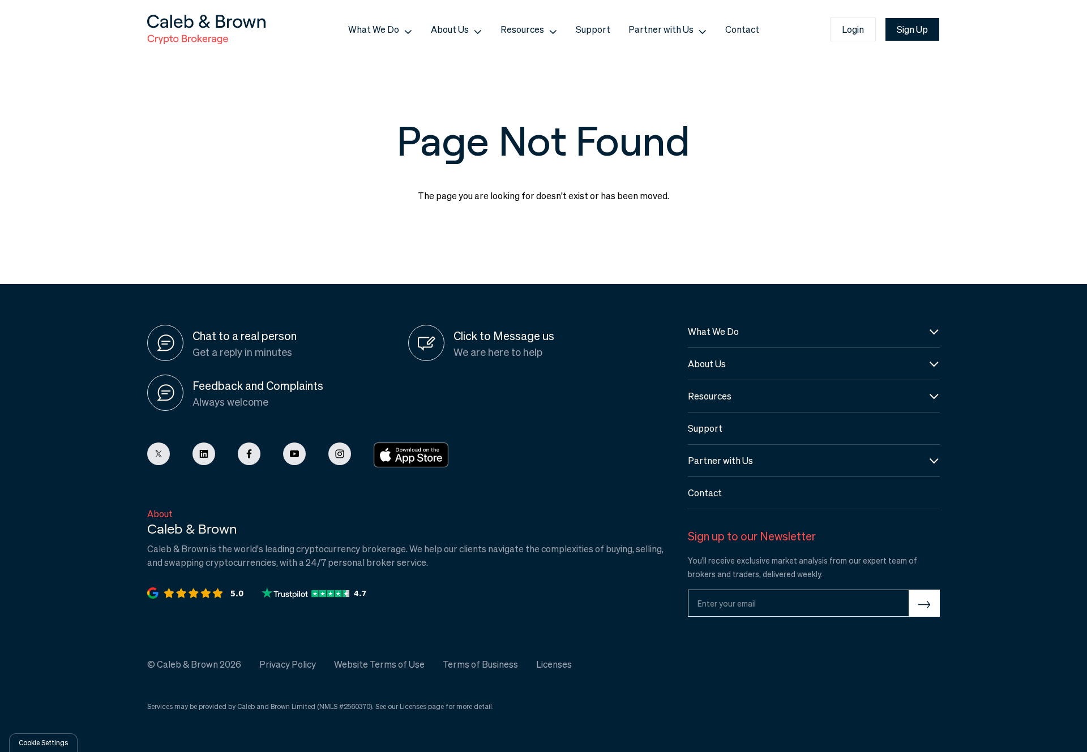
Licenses (413, 706)
